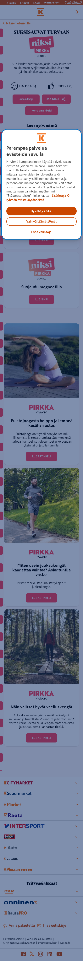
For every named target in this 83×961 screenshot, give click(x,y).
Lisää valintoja (41, 232)
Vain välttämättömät (41, 221)
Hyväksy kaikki (41, 211)
